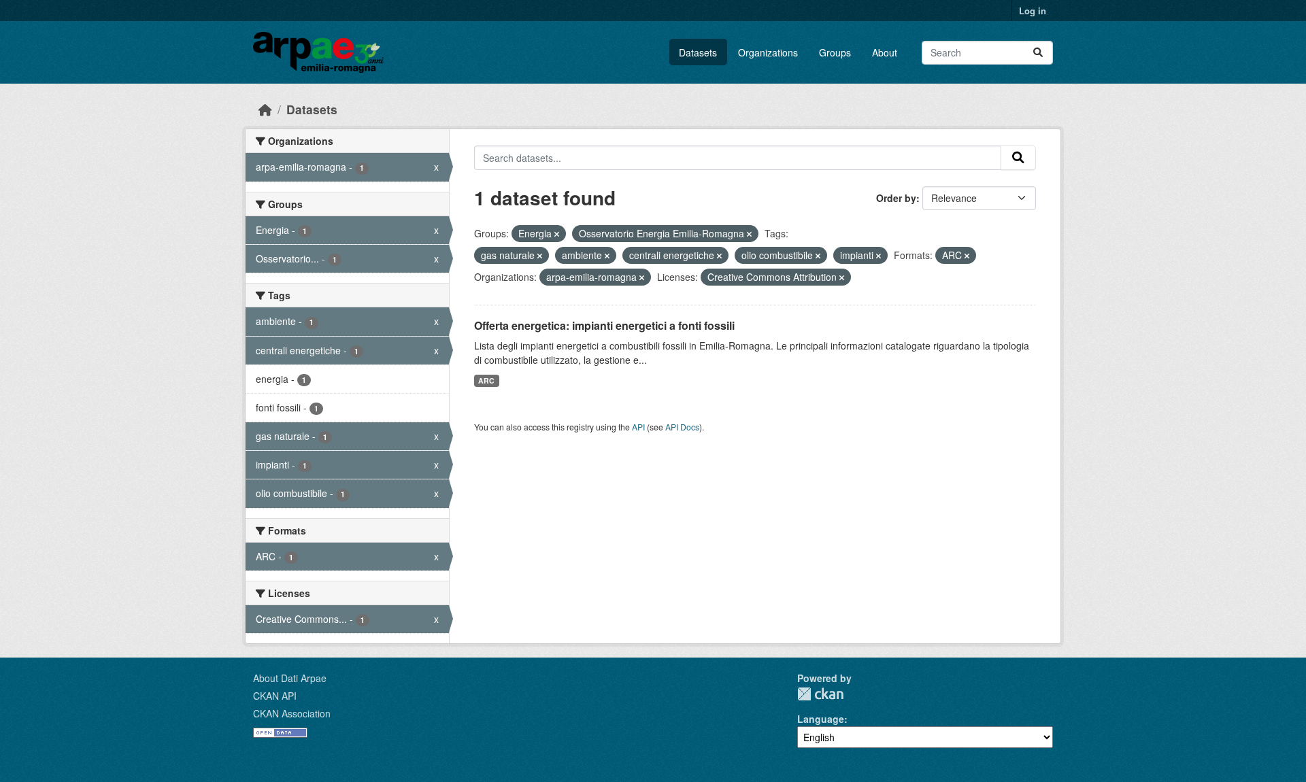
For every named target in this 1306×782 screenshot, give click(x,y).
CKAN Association (292, 713)
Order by (896, 198)
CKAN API (275, 695)
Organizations (768, 52)
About (884, 52)
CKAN (820, 694)
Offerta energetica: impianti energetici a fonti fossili (604, 325)
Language (820, 719)
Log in (1032, 10)
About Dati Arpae (289, 678)
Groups (835, 52)
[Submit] (1038, 53)
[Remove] (556, 233)
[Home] (265, 109)
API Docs (682, 426)
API (638, 426)
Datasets (698, 52)
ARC (486, 380)
